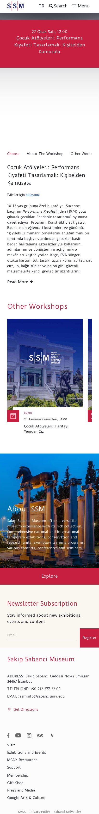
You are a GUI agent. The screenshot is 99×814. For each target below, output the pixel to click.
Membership (17, 775)
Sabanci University (67, 812)
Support (14, 767)
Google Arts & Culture (26, 798)
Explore (49, 576)
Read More (17, 281)
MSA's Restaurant (22, 760)
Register (89, 638)
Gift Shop (15, 783)
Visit (11, 745)
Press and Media (21, 790)
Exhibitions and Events (26, 752)
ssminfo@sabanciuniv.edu (42, 696)
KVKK (22, 812)
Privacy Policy (40, 812)
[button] (80, 6)
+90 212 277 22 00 (45, 689)
